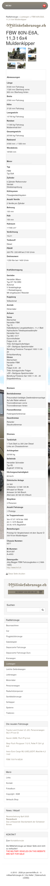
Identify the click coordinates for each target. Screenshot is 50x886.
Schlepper (10, 702)
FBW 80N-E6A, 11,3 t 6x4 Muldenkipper (25, 18)
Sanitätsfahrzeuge (13, 696)
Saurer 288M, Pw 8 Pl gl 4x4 (18, 738)
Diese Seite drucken (16, 573)
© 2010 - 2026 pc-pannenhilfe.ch (24, 872)
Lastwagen (24, 16)
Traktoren (10, 713)
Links (8, 777)
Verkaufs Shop (12, 799)
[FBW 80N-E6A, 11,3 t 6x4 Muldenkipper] (17, 54)
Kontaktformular (17, 840)
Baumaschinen (12, 625)
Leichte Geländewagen (16, 669)
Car (7, 631)
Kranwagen (11, 658)
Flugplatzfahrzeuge (14, 636)
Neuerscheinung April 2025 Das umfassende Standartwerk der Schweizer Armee (25, 820)
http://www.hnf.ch (14, 567)
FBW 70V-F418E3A (14, 759)
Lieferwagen (11, 674)
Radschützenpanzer (14, 691)
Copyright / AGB (13, 794)
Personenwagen (13, 685)
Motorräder (11, 680)
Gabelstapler (11, 641)
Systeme (9, 707)
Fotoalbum (10, 788)
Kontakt (9, 783)
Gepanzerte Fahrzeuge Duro (18, 652)
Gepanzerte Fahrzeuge (16, 647)
